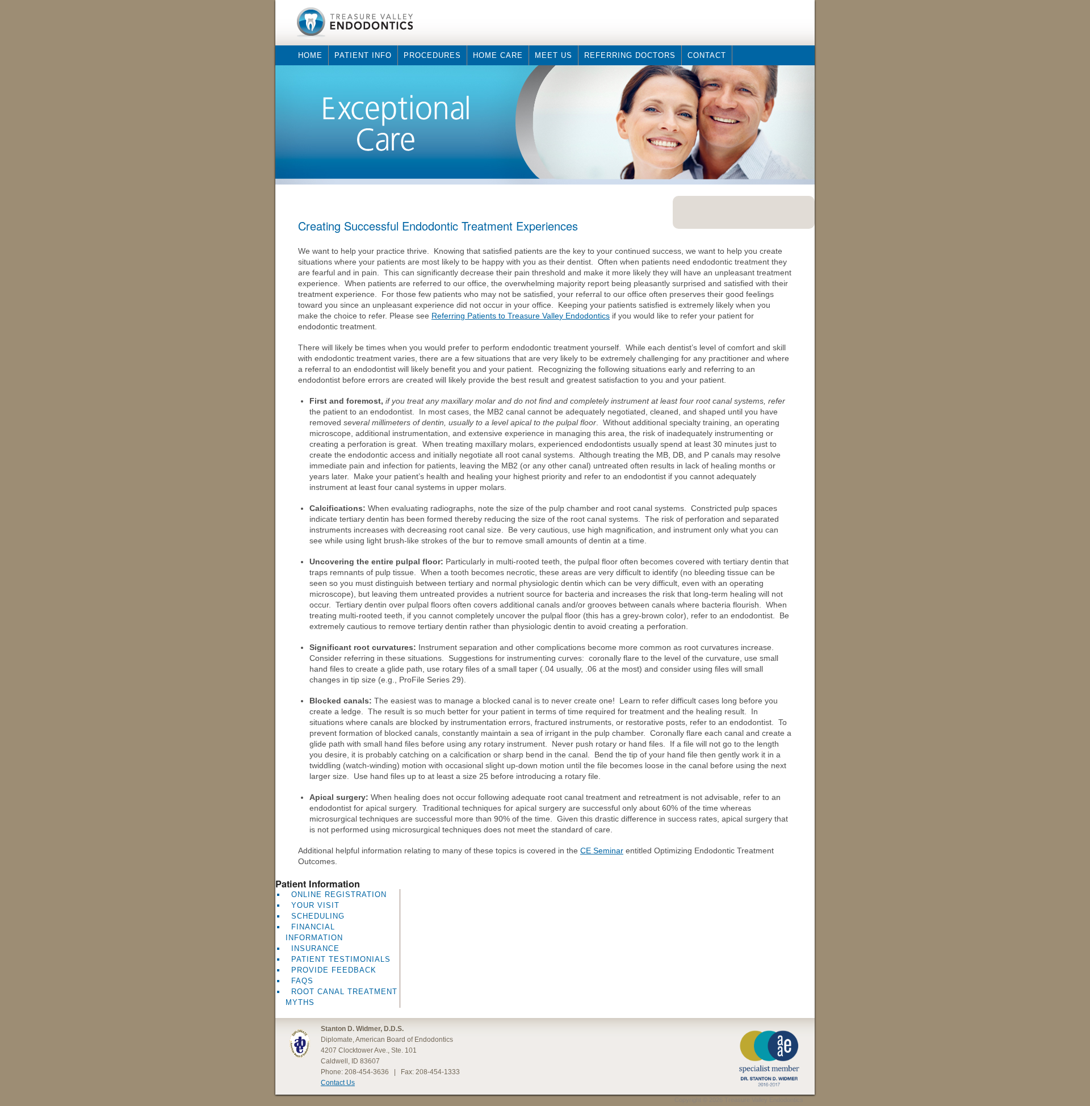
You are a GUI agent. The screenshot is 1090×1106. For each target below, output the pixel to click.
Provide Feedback (333, 970)
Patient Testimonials (341, 959)
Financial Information (314, 932)
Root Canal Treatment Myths (341, 997)
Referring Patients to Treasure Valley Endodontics (520, 315)
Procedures (432, 55)
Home (310, 55)
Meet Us (553, 55)
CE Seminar (601, 850)
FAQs (302, 981)
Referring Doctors (630, 55)
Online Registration (339, 894)
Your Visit (315, 905)
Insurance (315, 948)
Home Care (498, 55)
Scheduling (318, 916)
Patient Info (363, 55)
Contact (706, 55)
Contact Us (338, 1083)
